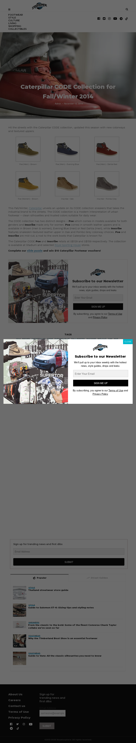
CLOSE (127, 341)
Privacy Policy (100, 394)
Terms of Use (115, 390)
